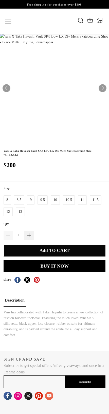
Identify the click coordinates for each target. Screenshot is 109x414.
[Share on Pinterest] (37, 280)
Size (7, 189)
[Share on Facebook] (17, 280)
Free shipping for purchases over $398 (54, 4)
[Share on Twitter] (27, 280)
